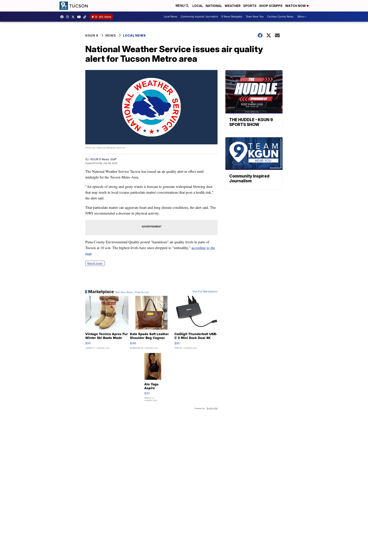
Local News (170, 17)
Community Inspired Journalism (199, 17)
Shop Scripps (271, 6)
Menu (181, 5)
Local (197, 6)
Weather (233, 6)
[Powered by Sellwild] (212, 408)
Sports (249, 6)
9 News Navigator (231, 17)
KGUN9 (73, 16)
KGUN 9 (91, 35)
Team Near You (255, 17)
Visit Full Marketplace (205, 291)
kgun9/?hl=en (68, 16)
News (110, 35)
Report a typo (95, 263)
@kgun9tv (85, 16)
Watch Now (296, 6)
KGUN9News (62, 16)
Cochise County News (280, 17)
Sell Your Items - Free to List (132, 292)
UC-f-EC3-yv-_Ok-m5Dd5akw (80, 16)
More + (302, 17)
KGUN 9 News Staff (103, 159)
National (214, 6)
